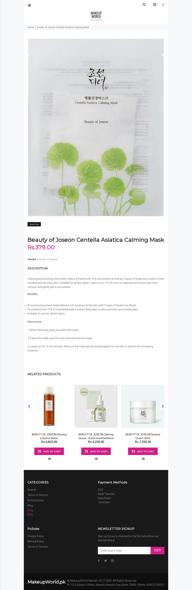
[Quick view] (49, 459)
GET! (157, 550)
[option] (49, 418)
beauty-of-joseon (47, 259)
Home (31, 27)
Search (32, 489)
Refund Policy (36, 541)
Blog (30, 505)
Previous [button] (29, 406)
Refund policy (36, 500)
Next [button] (162, 406)
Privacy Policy (36, 536)
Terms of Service (38, 495)
